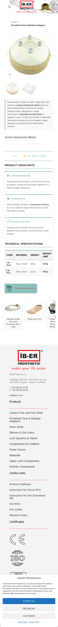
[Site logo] (26, 6)
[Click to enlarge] (10, 75)
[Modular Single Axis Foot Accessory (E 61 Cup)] (13, 308)
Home (14, 22)
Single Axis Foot (34, 319)
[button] (7, 55)
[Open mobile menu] (9, 6)
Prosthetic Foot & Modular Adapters (28, 25)
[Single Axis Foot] (34, 308)
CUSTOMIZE (29, 616)
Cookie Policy (23, 622)
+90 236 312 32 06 (20, 390)
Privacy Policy (34, 622)
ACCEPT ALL (29, 601)
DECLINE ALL (29, 608)
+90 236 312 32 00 (19, 387)
